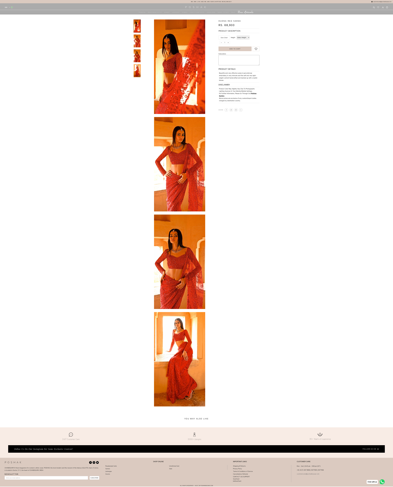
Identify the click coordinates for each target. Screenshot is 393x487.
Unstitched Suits (197, 12)
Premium (142, 12)
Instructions (222, 54)
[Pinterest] (236, 110)
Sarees (167, 12)
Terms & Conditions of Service (243, 471)
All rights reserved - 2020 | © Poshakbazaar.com (196, 485)
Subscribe (94, 478)
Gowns (184, 12)
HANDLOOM (211, 12)
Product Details (227, 69)
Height (233, 37)
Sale (233, 12)
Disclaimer (224, 85)
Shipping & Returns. (239, 466)
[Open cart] (387, 7)
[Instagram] (94, 462)
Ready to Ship (223, 12)
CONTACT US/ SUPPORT (241, 477)
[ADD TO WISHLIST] (256, 49)
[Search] (374, 7)
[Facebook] (226, 110)
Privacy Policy (237, 469)
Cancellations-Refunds (240, 474)
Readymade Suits (155, 12)
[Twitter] (231, 110)
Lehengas (176, 12)
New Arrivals (245, 12)
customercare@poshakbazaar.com (382, 1)
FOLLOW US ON (369, 449)
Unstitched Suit (174, 466)
